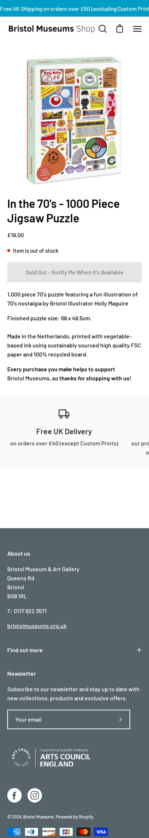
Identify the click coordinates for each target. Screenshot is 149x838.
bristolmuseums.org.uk (37, 625)
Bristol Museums (28, 378)
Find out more (25, 649)
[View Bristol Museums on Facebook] (14, 795)
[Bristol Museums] (52, 29)
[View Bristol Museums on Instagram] (34, 795)
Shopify (85, 816)
